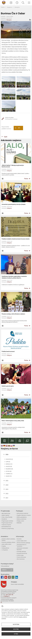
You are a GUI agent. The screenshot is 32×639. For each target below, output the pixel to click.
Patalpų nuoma (20, 521)
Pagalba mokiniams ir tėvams (24, 515)
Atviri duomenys (21, 559)
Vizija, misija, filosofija (7, 517)
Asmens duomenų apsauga (23, 542)
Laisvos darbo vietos (22, 540)
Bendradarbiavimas (6, 526)
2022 (7, 493)
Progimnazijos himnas (7, 522)
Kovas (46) (8, 471)
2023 (7, 489)
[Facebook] (2, 577)
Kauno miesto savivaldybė (17, 584)
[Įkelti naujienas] (11, 2)
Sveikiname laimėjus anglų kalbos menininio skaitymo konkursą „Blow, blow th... (14, 277)
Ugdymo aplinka (5, 515)
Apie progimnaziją (6, 513)
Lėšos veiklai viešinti (6, 544)
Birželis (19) (9, 464)
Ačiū (17, 128)
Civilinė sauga (20, 555)
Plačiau (26, 178)
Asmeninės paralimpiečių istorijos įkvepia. (14, 204)
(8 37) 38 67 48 (9, 594)
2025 (7, 480)
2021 (7, 498)
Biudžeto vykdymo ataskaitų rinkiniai (8, 539)
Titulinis (3, 7)
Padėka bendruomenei (8, 351)
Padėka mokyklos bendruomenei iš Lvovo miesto (16, 239)
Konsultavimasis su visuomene (21, 545)
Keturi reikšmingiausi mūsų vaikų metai (13, 420)
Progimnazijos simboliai (7, 521)
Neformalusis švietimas (22, 513)
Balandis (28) (9, 469)
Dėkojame (17, 7)
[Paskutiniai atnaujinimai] (17, 2)
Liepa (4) (8, 461)
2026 (7, 454)
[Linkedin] (16, 577)
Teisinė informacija (21, 557)
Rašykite (4, 570)
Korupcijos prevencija (22, 553)
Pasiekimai (4, 519)
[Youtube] (5, 577)
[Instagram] (9, 577)
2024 (7, 485)
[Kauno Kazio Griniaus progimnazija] (4, 2)
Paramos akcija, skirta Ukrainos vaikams (13, 314)
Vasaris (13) (9, 473)
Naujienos (9, 7)
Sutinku (16, 634)
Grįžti (5, 137)
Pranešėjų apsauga (21, 551)
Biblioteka (19, 522)
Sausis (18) (9, 476)
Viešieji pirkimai (5, 548)
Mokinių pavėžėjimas (22, 517)
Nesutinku (16, 629)
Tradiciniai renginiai (6, 524)
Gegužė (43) (9, 466)
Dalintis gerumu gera (8, 386)
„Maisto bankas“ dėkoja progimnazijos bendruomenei (13, 166)
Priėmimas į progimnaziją (8, 528)
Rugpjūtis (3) (9, 459)
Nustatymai (16, 624)
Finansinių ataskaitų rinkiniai (8, 542)
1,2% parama (5, 550)
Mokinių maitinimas (21, 519)
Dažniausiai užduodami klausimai (22, 548)
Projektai (4, 546)
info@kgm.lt (6, 596)
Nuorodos (19, 539)
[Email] (13, 577)
